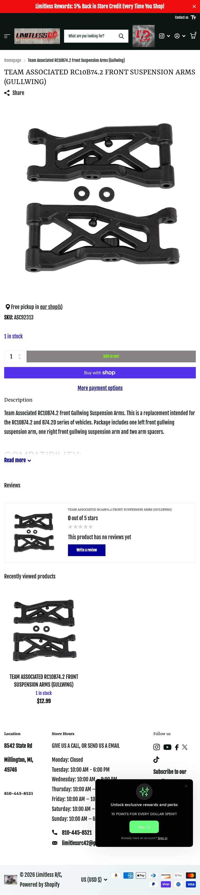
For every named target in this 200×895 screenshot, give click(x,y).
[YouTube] (167, 747)
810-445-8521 (77, 832)
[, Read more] (164, 36)
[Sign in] (180, 36)
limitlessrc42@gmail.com (88, 843)
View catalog (7, 36)
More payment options (100, 388)
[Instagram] (156, 747)
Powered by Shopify (40, 884)
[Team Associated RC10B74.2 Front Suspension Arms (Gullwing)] (43, 630)
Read (15, 460)
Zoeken (121, 36)
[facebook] (176, 747)
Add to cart (111, 356)
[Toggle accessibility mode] (193, 17)
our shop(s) (51, 307)
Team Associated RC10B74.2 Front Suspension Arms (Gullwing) (44, 681)
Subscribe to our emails (169, 777)
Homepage (12, 60)
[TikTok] (156, 759)
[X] (185, 747)
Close (194, 6)
